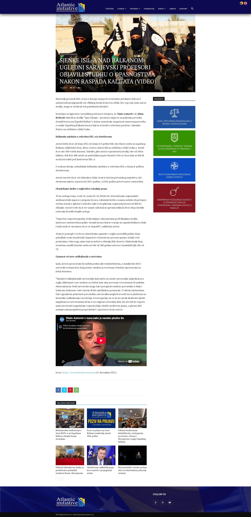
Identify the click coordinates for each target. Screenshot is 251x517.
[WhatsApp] (76, 390)
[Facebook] (58, 390)
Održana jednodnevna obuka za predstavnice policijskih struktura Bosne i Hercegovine (70, 470)
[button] (192, 8)
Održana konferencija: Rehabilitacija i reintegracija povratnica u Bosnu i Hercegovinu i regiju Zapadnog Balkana (132, 436)
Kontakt (183, 9)
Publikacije (149, 9)
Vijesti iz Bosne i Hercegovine (68, 54)
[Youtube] (169, 502)
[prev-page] (57, 478)
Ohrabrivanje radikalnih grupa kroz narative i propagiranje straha (100, 470)
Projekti (134, 9)
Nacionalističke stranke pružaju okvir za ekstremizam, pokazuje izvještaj (132, 470)
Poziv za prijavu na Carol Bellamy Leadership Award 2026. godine (99, 433)
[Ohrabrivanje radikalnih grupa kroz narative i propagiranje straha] (101, 455)
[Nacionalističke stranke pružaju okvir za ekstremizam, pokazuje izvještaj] (132, 455)
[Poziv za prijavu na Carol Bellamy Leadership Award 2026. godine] (101, 418)
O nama (120, 9)
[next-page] (61, 478)
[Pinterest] (70, 390)
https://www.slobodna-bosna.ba (78, 372)
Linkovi (172, 9)
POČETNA (110, 9)
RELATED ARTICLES (66, 403)
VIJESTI (161, 9)
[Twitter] (64, 390)
